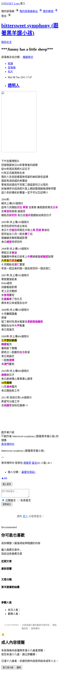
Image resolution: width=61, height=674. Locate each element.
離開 (19, 667)
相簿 (10, 63)
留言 (34, 462)
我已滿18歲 (8, 667)
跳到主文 (6, 42)
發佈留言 (7, 504)
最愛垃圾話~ (28, 472)
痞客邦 (27, 462)
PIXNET (15, 625)
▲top (4, 477)
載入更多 (7, 484)
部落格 (12, 67)
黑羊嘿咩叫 (7, 444)
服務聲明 (35, 628)
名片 (10, 71)
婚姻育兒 (28, 57)
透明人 (14, 85)
